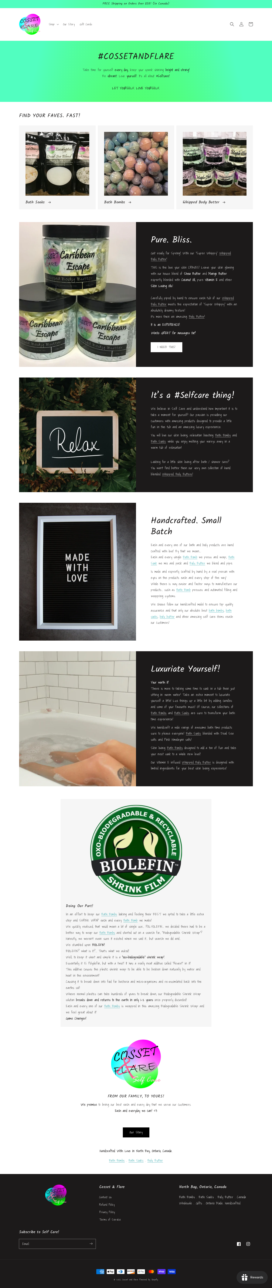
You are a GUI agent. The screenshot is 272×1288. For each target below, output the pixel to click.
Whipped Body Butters (177, 474)
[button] (232, 24)
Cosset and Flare (130, 1279)
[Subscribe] (91, 1243)
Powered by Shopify (148, 1279)
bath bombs (216, 610)
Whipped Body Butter (196, 762)
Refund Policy (107, 1204)
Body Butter (197, 316)
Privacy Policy (107, 1212)
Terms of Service (110, 1219)
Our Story (136, 1132)
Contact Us (105, 1197)
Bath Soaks (158, 441)
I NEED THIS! (166, 346)
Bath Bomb (190, 557)
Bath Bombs (223, 435)
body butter (167, 616)
